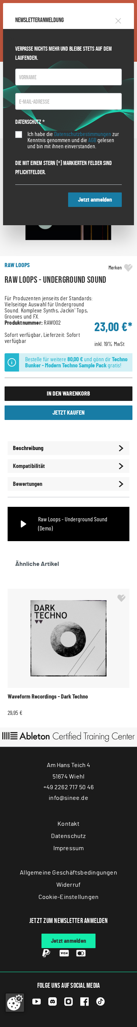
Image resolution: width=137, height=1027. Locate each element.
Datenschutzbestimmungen (82, 134)
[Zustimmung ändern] (15, 1002)
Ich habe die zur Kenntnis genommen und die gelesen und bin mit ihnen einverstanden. (73, 140)
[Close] (118, 19)
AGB (92, 140)
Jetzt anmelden (95, 200)
